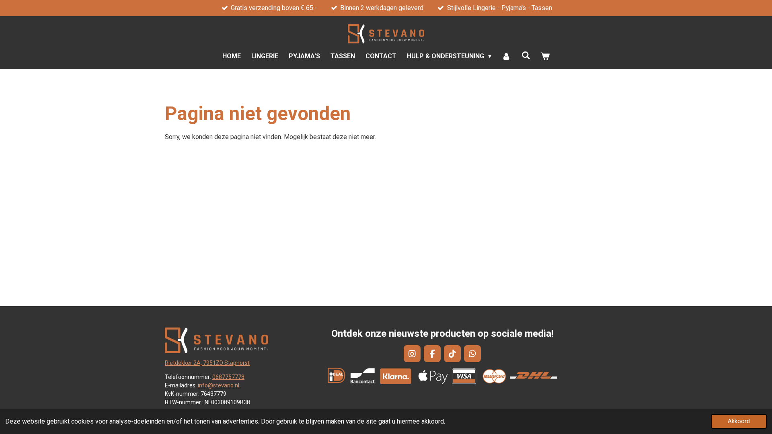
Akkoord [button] (739, 421)
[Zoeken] (526, 55)
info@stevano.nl (218, 385)
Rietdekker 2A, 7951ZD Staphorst (207, 363)
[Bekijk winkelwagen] (545, 56)
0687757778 (228, 377)
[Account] (506, 56)
